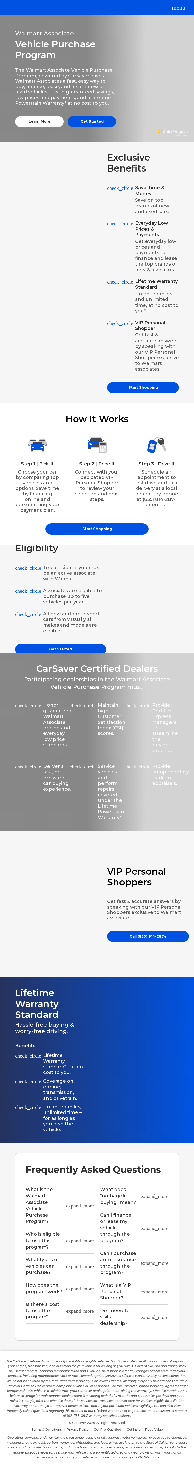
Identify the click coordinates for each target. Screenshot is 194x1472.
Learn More (40, 121)
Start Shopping (143, 387)
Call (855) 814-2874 (148, 936)
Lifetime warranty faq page (115, 1411)
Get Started (92, 121)
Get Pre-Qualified (107, 1429)
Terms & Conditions (46, 1429)
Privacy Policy (77, 1429)
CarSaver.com (124, 1401)
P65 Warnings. (149, 1457)
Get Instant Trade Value (145, 1429)
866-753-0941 (77, 1416)
